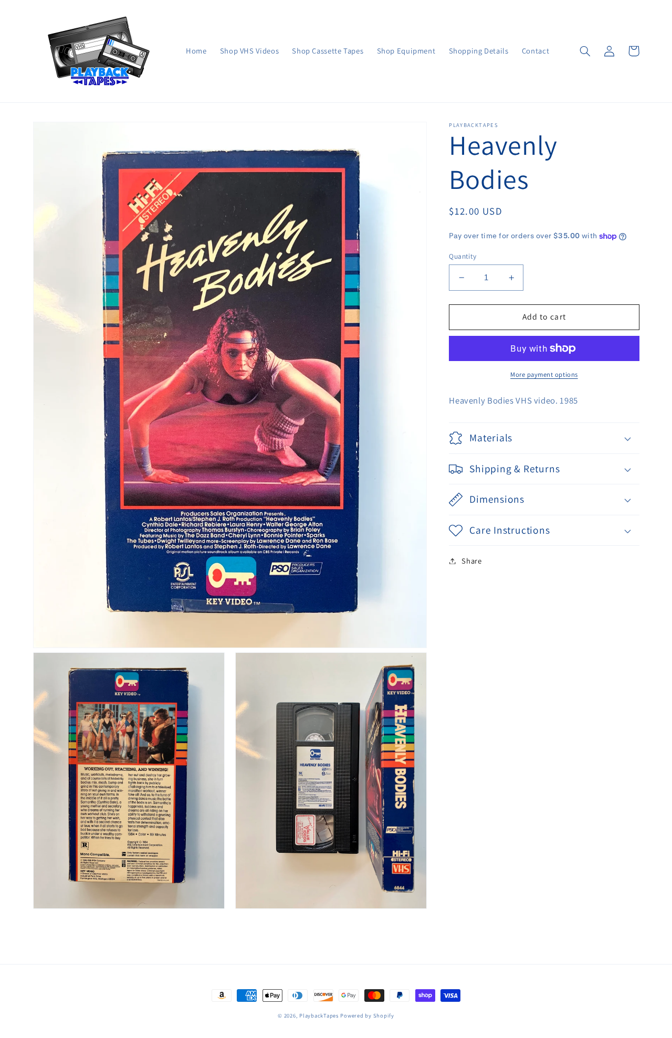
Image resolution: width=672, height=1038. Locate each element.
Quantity (462, 256)
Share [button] (471, 561)
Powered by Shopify (367, 1015)
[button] (585, 51)
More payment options (544, 374)
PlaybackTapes (319, 1015)
